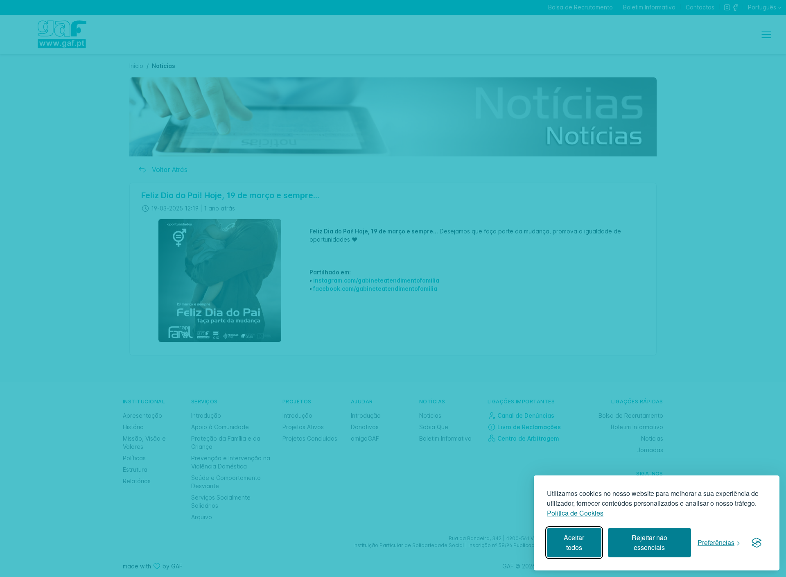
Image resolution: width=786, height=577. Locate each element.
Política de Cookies (575, 513)
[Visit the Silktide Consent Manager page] (756, 542)
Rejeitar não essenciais (649, 542)
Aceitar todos (574, 542)
